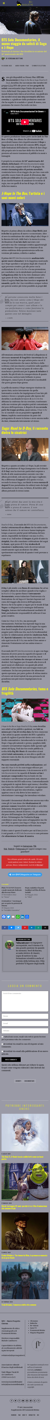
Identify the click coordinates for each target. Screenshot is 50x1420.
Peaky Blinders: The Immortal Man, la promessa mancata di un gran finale (24, 1256)
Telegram (20, 849)
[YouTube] (23, 1401)
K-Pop (10, 86)
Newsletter (32, 1415)
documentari (29, 1081)
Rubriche (33, 1323)
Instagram (27, 846)
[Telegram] (31, 1401)
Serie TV (33, 1328)
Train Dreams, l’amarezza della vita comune (19, 1304)
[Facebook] (5, 927)
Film (27, 66)
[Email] (45, 927)
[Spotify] (27, 1401)
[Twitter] (18, 927)
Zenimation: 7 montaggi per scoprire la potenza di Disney (12, 903)
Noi (38, 1415)
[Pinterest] (25, 927)
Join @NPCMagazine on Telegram (26, 874)
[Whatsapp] (38, 927)
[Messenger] (11, 927)
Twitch (11, 849)
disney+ (18, 1081)
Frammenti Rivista (9, 1333)
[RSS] (34, 1401)
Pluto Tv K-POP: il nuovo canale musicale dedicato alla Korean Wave (12, 890)
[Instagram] (19, 1401)
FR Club (40, 865)
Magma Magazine (37, 1333)
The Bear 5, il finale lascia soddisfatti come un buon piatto (22, 1157)
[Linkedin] (31, 927)
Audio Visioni (19, 66)
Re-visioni (34, 1326)
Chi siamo (34, 1321)
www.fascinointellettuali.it (12, 1382)
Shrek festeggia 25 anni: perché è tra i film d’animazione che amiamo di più (24, 1207)
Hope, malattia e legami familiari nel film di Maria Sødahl (35, 890)
